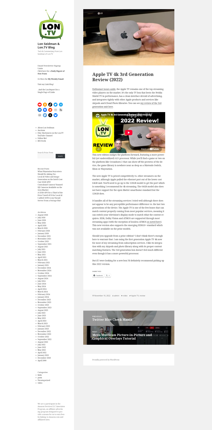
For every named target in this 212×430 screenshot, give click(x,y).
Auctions (41, 130)
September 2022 (44, 339)
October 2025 (43, 241)
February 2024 (44, 294)
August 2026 (43, 215)
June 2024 (42, 284)
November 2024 (44, 270)
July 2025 (41, 249)
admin (116, 295)
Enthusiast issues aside (103, 89)
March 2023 (43, 323)
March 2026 (43, 228)
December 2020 (44, 358)
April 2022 (42, 352)
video (40, 383)
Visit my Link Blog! (46, 84)
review (142, 295)
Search (60, 156)
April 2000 (42, 360)
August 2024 (43, 278)
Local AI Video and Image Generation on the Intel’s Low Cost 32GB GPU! (50, 179)
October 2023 (43, 305)
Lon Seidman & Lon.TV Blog (49, 45)
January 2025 (43, 265)
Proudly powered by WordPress (105, 360)
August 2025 (43, 246)
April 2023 (42, 321)
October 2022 (43, 336)
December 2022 (44, 331)
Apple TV (135, 295)
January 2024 (43, 297)
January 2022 (43, 355)
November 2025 (44, 239)
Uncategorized (44, 380)
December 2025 (44, 236)
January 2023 (43, 329)
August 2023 (43, 310)
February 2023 (44, 326)
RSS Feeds (42, 141)
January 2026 (43, 233)
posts (40, 377)
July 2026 (41, 217)
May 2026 (42, 223)
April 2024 (42, 289)
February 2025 (44, 262)
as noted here (154, 221)
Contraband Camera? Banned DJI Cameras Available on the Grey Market (50, 187)
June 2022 (42, 347)
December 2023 (44, 299)
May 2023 (42, 318)
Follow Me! (42, 138)
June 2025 (42, 252)
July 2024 (41, 281)
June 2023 (42, 315)
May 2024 (42, 286)
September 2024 (44, 276)
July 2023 (41, 313)
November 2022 (44, 334)
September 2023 (44, 307)
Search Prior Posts (45, 152)
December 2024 (44, 268)
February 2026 (44, 231)
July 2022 (41, 344)
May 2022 (42, 350)
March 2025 (43, 260)
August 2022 (43, 342)
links (40, 375)
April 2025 (42, 257)
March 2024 (43, 291)
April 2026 (42, 225)
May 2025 (42, 254)
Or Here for (51, 79)
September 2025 (44, 244)
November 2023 (44, 302)
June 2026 (42, 220)
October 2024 (43, 273)
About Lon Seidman (46, 127)
